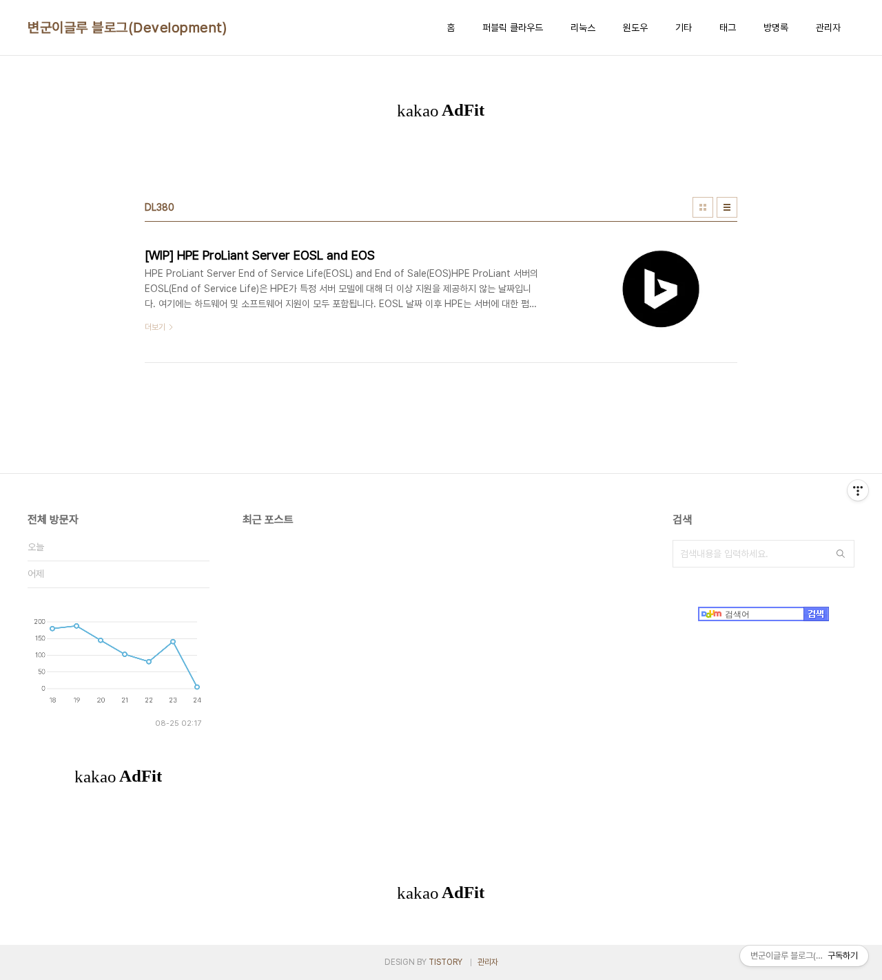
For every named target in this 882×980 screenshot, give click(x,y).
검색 (841, 554)
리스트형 (727, 207)
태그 (727, 27)
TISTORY (445, 962)
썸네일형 (703, 207)
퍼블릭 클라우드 (512, 27)
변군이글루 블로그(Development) (127, 27)
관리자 (828, 27)
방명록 (775, 27)
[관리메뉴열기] (858, 490)
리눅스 (583, 27)
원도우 (635, 27)
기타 (683, 27)
